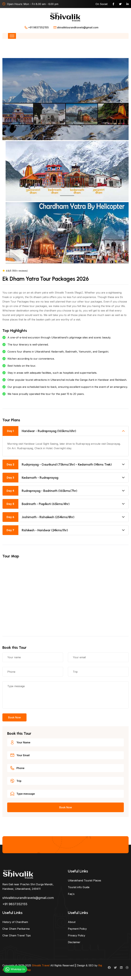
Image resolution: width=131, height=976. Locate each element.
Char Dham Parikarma (16, 928)
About (71, 922)
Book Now (14, 717)
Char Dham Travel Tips (16, 935)
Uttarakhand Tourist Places (84, 880)
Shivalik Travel (41, 965)
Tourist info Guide (78, 887)
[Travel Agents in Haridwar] (18, 873)
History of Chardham (15, 922)
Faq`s (71, 894)
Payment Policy (77, 928)
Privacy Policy (76, 935)
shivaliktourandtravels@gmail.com (77, 27)
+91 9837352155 (38, 27)
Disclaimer (74, 942)
